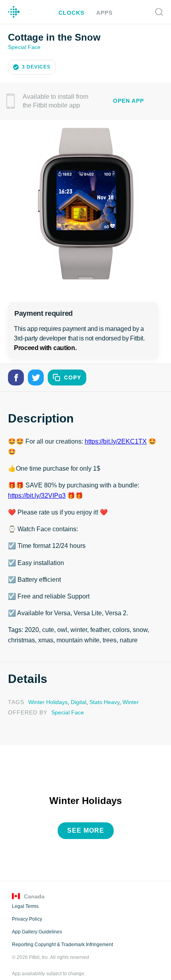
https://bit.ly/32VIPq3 (37, 484)
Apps (103, 13)
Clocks (72, 13)
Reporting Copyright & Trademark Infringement (62, 932)
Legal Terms (25, 894)
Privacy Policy (26, 906)
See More (85, 818)
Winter (126, 691)
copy (72, 377)
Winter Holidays (46, 691)
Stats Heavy (101, 691)
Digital (76, 691)
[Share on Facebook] (16, 377)
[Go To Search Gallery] (159, 12)
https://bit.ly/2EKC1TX (114, 440)
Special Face (23, 46)
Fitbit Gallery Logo (14, 12)
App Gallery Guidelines (37, 919)
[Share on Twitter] (36, 377)
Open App (128, 100)
